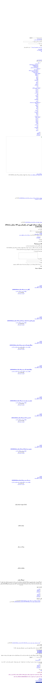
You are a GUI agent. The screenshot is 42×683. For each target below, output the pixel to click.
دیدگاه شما (40, 258)
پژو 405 (36, 74)
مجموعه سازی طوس (34, 67)
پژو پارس (36, 92)
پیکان (37, 78)
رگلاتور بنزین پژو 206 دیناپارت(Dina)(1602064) (21, 289)
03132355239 (6, 1)
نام (41, 260)
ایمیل (41, 262)
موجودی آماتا (35, 72)
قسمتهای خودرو (37, 174)
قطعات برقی (32, 174)
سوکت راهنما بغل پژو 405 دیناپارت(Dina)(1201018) (33, 222)
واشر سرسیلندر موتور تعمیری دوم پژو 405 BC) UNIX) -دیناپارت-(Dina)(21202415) (26, 642)
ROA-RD (36, 80)
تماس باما (38, 596)
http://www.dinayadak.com (23, 676)
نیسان (37, 82)
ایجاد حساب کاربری (37, 39)
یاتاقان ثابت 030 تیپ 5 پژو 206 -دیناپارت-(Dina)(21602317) (30, 600)
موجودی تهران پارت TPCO (33, 70)
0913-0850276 (39, 652)
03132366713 (11, 1)
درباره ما (38, 595)
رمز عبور (40, 43)
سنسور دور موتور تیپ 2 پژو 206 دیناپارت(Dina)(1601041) (21, 400)
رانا (37, 97)
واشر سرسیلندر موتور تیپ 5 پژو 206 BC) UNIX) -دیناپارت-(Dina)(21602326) (27, 601)
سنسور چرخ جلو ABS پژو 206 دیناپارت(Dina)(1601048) (21, 448)
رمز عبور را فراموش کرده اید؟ (37, 47)
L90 (37, 79)
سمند (37, 77)
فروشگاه (38, 594)
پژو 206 (36, 75)
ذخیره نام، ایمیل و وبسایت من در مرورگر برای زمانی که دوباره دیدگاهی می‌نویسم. (27, 264)
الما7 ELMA (36, 66)
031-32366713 (39, 651)
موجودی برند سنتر (35, 71)
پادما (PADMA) (35, 65)
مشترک (36, 95)
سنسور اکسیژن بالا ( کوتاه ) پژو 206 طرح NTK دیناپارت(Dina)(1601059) (21, 320)
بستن (41, 670)
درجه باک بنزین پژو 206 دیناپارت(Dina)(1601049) (21, 480)
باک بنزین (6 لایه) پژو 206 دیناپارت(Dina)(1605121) (21, 417)
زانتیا (37, 83)
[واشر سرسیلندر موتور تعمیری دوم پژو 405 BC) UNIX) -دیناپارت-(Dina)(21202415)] (20, 641)
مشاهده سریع (39, 286)
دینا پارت (36, 63)
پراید (37, 76)
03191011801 (22, 1)
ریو (37, 100)
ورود (41, 45)
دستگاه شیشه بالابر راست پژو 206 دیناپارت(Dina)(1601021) (21, 345)
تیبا (37, 81)
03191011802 (17, 1)
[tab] (20, 236)
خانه (41, 174)
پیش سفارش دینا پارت (15, 371)
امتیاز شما (40, 251)
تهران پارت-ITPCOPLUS (34, 64)
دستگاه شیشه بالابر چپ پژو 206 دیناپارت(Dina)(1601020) (21, 369)
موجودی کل (36, 69)
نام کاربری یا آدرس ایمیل (37, 41)
